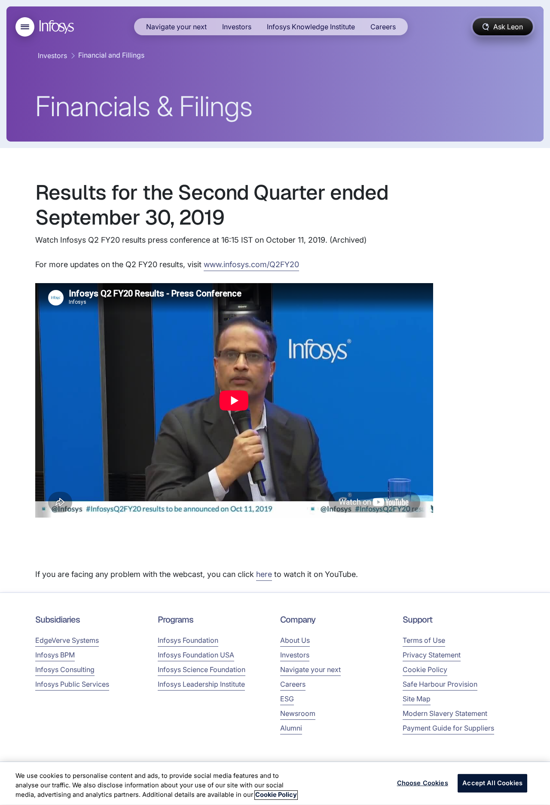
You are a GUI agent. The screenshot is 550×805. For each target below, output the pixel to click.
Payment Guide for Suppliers (448, 728)
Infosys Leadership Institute (201, 684)
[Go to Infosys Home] (58, 27)
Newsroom (297, 713)
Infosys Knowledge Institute (311, 26)
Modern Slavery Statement (445, 713)
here (264, 574)
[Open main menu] (24, 27)
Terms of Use (424, 640)
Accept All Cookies (492, 783)
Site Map (417, 698)
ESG (287, 698)
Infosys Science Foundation (201, 669)
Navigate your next (176, 26)
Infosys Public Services (72, 684)
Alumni (291, 728)
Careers (383, 26)
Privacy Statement (432, 655)
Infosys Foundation (188, 640)
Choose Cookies (422, 783)
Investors (236, 26)
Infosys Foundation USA (196, 655)
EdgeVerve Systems (67, 640)
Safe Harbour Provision (440, 684)
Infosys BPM (55, 655)
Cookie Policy (425, 669)
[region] (275, 783)
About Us (295, 640)
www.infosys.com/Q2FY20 (251, 264)
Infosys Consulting (65, 669)
